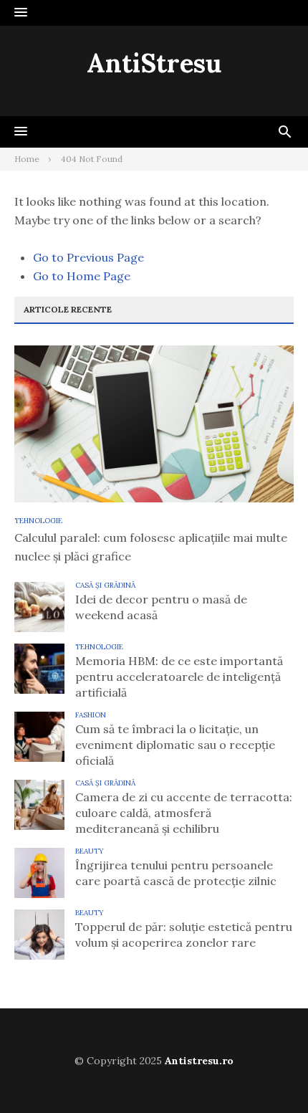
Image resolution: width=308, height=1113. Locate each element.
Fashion (90, 715)
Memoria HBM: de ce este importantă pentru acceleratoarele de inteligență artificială (179, 676)
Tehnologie (38, 520)
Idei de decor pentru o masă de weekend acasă (161, 607)
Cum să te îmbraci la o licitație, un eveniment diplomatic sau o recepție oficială (175, 745)
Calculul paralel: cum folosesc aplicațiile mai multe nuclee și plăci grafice (150, 546)
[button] (20, 13)
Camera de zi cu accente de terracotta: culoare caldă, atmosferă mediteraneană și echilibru (183, 813)
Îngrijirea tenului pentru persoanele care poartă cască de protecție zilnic (175, 873)
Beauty (89, 851)
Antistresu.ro (199, 1060)
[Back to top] (267, 1072)
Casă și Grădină (105, 585)
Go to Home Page (81, 276)
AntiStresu (154, 63)
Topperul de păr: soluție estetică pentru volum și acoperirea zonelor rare (183, 934)
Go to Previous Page (88, 257)
